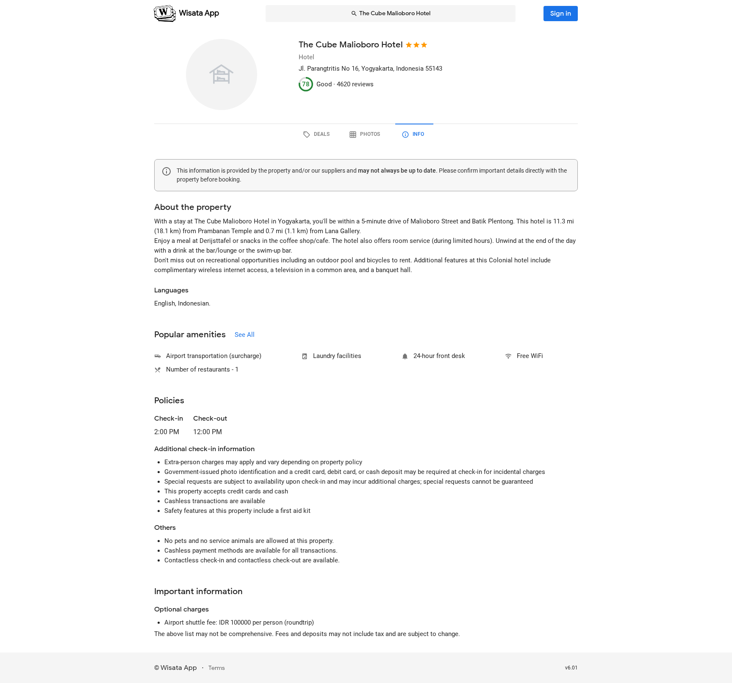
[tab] (318, 135)
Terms (216, 668)
